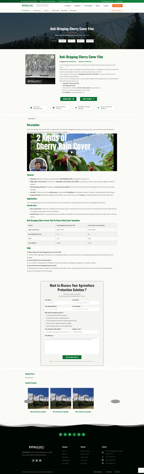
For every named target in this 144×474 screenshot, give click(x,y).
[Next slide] (115, 401)
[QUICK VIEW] (29, 405)
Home (57, 35)
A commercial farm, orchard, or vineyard (56, 315)
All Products (73, 10)
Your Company (76, 306)
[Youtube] (36, 460)
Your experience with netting (53, 329)
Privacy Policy (109, 471)
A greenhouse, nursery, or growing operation (57, 318)
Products (68, 6)
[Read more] (33, 405)
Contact (105, 6)
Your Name (48, 300)
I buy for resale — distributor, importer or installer (58, 323)
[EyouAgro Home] (27, 6)
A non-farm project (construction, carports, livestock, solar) (61, 320)
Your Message (49, 335)
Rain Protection (65, 35)
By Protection (36, 10)
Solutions (77, 6)
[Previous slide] (28, 401)
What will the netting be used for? (54, 313)
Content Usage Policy (98, 471)
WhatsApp (120, 1)
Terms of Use (117, 471)
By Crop (46, 10)
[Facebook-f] (33, 460)
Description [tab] (32, 119)
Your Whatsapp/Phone (51, 306)
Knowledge (88, 6)
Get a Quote (117, 5)
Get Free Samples (116, 10)
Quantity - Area (76, 329)
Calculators (64, 10)
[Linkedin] (40, 460)
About (98, 6)
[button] (52, 57)
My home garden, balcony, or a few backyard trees (59, 326)
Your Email (75, 300)
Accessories (55, 10)
